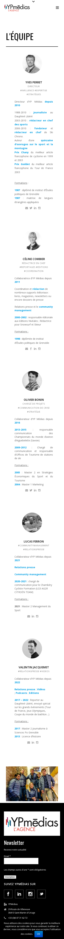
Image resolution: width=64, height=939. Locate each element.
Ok (38, 934)
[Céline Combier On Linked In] (35, 348)
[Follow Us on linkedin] (19, 894)
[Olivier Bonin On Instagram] (39, 490)
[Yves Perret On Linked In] (35, 207)
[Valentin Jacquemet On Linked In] (33, 742)
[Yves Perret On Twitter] (31, 207)
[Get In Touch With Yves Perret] (26, 207)
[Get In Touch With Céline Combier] (26, 348)
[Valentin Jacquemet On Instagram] (37, 742)
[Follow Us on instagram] (30, 894)
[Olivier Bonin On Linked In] (35, 490)
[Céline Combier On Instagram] (39, 348)
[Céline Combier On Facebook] (31, 348)
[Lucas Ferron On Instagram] (37, 616)
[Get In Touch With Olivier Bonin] (26, 490)
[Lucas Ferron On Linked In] (33, 616)
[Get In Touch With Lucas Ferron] (28, 616)
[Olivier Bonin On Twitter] (31, 490)
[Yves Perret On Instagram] (39, 207)
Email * (7, 856)
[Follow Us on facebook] (8, 894)
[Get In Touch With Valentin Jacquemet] (28, 742)
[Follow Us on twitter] (41, 894)
